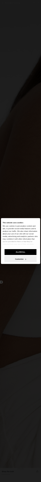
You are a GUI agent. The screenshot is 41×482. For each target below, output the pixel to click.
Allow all (20, 252)
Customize (19, 259)
